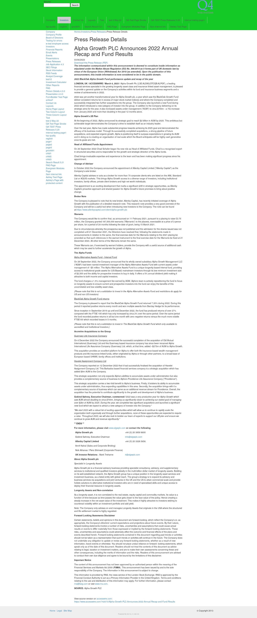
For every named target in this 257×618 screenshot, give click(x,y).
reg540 (63, 26)
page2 (49, 144)
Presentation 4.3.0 (54, 93)
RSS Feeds (51, 73)
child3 (48, 159)
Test (102, 20)
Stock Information (54, 70)
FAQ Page (112, 26)
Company (50, 20)
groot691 (76, 26)
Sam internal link (158, 26)
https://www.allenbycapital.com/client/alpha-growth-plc (102, 209)
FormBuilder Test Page (57, 96)
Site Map (68, 610)
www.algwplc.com (117, 427)
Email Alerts (51, 52)
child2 (48, 156)
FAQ (48, 88)
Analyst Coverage (54, 76)
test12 (49, 79)
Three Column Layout (56, 114)
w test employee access (57, 43)
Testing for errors (54, 40)
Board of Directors (54, 37)
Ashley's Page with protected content (55, 182)
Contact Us (78, 20)
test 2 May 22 (115, 20)
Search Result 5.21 (94, 26)
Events (49, 55)
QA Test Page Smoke (136, 20)
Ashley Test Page (178, 26)
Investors (64, 20)
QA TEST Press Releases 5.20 (165, 20)
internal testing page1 (195, 20)
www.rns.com (101, 583)
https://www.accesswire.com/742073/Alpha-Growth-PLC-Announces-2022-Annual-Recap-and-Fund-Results (124, 601)
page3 (49, 147)
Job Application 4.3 (55, 64)
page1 (49, 141)
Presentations (52, 58)
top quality (51, 26)
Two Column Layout (55, 111)
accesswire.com (104, 598)
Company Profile (54, 34)
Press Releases (53, 61)
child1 (48, 153)
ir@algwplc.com (132, 454)
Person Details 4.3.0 (55, 91)
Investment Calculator (56, 82)
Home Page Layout (55, 108)
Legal (59, 610)
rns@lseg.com (81, 583)
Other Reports (52, 85)
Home (77, 31)
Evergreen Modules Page (133, 26)
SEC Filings (51, 67)
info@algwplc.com (133, 436)
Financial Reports (54, 49)
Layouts (91, 20)
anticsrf (49, 99)
